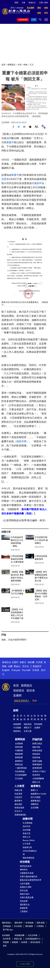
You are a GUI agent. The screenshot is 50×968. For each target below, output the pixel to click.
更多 (5, 946)
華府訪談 (19, 764)
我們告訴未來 (26, 866)
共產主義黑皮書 (26, 897)
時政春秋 (36, 754)
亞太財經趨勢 (21, 775)
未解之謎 (18, 790)
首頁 (3, 64)
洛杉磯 (31, 662)
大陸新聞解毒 (38, 778)
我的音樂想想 (28, 858)
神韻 (16, 3)
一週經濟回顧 (21, 768)
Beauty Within (29, 840)
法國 (10, 666)
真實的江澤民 (26, 887)
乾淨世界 (7, 939)
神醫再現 (34, 804)
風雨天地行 (25, 894)
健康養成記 (35, 801)
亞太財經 (19, 778)
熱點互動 (36, 747)
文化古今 (18, 811)
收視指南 (29, 923)
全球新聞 (19, 743)
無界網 (24, 942)
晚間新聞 (19, 754)
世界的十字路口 (39, 771)
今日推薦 (17, 728)
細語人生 (36, 782)
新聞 (15, 710)
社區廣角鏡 (20, 771)
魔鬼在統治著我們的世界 (30, 880)
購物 (34, 700)
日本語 (35, 670)
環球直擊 (19, 747)
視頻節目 (18, 690)
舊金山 (17, 666)
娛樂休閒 (28, 818)
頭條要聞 (17, 724)
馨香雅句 (18, 801)
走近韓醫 (34, 808)
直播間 (17, 695)
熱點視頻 (28, 724)
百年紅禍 (24, 890)
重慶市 (10, 142)
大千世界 (26, 844)
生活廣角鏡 (27, 823)
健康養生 (36, 786)
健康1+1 (34, 790)
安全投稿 (18, 926)
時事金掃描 (37, 750)
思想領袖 (36, 757)
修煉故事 (24, 908)
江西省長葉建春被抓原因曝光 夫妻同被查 (17, 559)
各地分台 (32, 3)
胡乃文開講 (35, 797)
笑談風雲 (18, 794)
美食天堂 (26, 833)
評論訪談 (37, 739)
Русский (26, 670)
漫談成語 (18, 804)
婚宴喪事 (21, 441)
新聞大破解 (37, 761)
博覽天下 (28, 728)
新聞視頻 (20, 739)
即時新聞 (38, 724)
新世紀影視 (35, 942)
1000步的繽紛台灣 (30, 852)
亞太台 (25, 666)
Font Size (36, 126)
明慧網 (6, 942)
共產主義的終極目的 (28, 876)
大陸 (19, 64)
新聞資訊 (11, 64)
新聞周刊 (19, 761)
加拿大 (23, 662)
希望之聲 (18, 939)
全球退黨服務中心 (33, 939)
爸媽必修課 (19, 808)
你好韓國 (26, 830)
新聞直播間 (23, 20)
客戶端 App (8, 929)
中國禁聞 (19, 750)
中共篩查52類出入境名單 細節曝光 (41, 540)
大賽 (23, 3)
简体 (46, 3)
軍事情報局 (37, 764)
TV (34, 20)
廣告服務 (29, 926)
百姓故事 (24, 901)
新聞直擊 (19, 757)
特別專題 (25, 861)
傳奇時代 (24, 869)
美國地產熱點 (20, 815)
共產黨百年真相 (26, 873)
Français (16, 670)
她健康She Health (38, 794)
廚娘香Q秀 (27, 847)
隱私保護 (41, 923)
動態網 (15, 942)
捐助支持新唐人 (22, 700)
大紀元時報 (32, 935)
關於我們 (18, 923)
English (6, 670)
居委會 (5, 179)
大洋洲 (39, 662)
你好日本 (26, 826)
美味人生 (26, 837)
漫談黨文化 (25, 904)
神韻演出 (17, 731)
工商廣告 (24, 911)
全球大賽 (28, 731)
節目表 (31, 690)
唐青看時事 (37, 768)
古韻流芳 (18, 797)
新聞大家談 (37, 743)
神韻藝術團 (19, 935)
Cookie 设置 (25, 964)
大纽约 (15, 662)
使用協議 (7, 926)
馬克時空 (36, 775)
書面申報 (39, 183)
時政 (26, 64)
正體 (41, 3)
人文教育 (19, 786)
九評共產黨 (25, 883)
